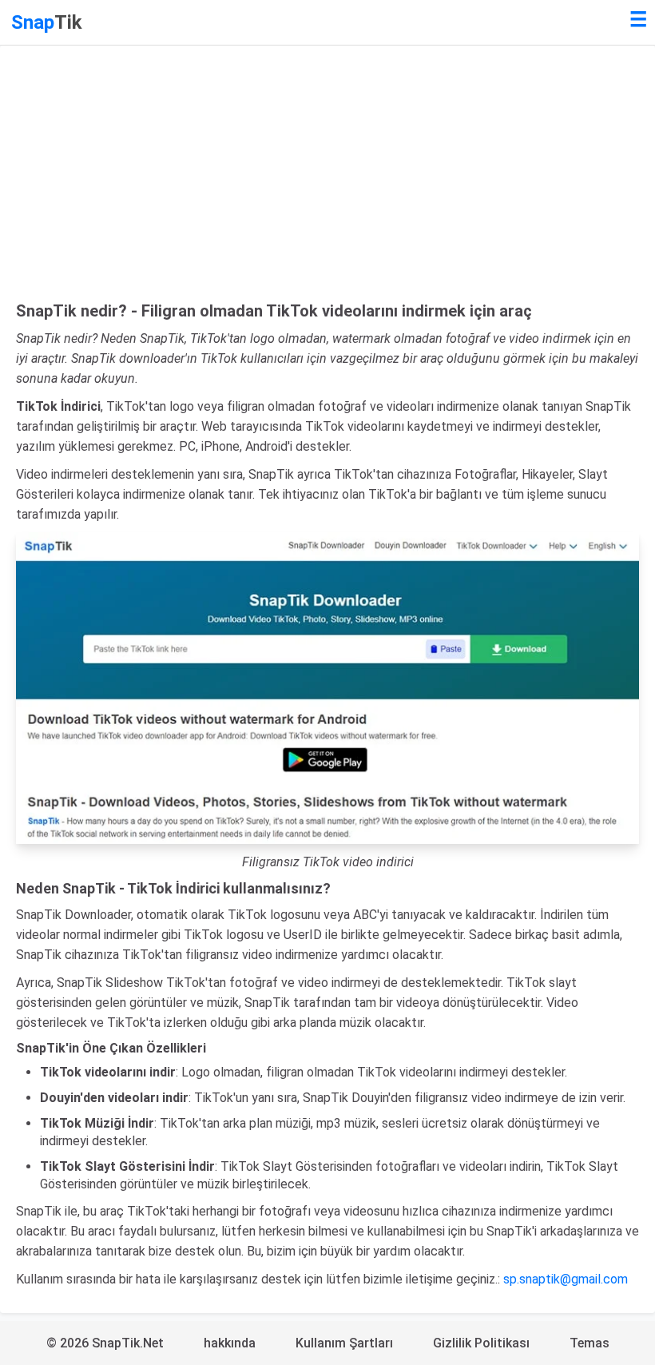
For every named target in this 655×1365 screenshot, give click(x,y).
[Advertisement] (327, 181)
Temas (589, 1343)
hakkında (230, 1343)
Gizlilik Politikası (481, 1343)
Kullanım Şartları (344, 1343)
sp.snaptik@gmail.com (565, 1279)
